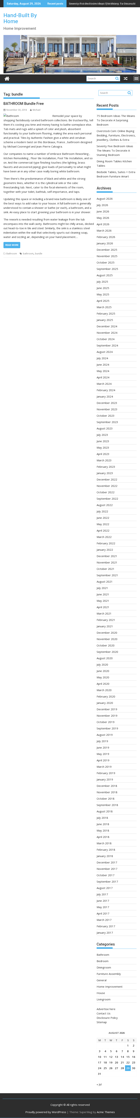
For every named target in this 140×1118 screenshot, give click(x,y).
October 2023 (105, 415)
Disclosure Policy (107, 1018)
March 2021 (104, 613)
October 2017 (105, 875)
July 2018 (102, 817)
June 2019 (103, 747)
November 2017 (107, 869)
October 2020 (105, 645)
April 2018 (103, 837)
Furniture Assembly (109, 974)
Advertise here (106, 1009)
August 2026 (105, 198)
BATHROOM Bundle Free (23, 103)
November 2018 (107, 792)
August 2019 (105, 735)
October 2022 (105, 492)
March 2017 (104, 920)
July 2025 (102, 281)
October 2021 (105, 569)
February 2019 (106, 773)
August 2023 (105, 428)
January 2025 (105, 320)
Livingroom (103, 999)
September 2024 (107, 345)
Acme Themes (106, 1112)
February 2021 (106, 620)
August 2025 (105, 275)
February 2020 (106, 696)
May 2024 (103, 371)
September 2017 (107, 881)
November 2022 (107, 486)
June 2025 (103, 288)
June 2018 (103, 824)
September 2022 (107, 498)
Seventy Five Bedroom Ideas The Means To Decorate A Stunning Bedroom (115, 150)
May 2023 (103, 447)
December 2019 (107, 709)
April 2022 (103, 530)
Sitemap (102, 1022)
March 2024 (104, 383)
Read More (11, 245)
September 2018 (107, 805)
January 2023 (105, 473)
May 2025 (103, 294)
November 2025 (107, 256)
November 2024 (107, 332)
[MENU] (136, 78)
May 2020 (103, 677)
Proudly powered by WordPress (45, 1112)
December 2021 (107, 556)
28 (122, 1068)
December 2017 (107, 862)
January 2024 (105, 396)
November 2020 (107, 639)
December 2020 (107, 632)
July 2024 (102, 358)
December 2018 (107, 786)
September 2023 (107, 422)
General (101, 980)
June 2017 (103, 900)
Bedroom (102, 961)
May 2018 (103, 830)
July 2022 (102, 511)
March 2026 (104, 230)
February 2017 (106, 926)
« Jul (99, 1084)
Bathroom (11, 253)
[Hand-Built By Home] (70, 72)
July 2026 (102, 205)
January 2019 (105, 779)
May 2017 (103, 907)
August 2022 (105, 505)
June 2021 (103, 594)
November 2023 (107, 409)
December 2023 (107, 403)
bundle (38, 253)
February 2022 (106, 543)
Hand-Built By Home (20, 18)
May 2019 (103, 754)
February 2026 (106, 237)
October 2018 (105, 798)
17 (99, 1062)
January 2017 (105, 932)
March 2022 (104, 537)
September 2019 (107, 728)
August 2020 (105, 658)
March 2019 (104, 766)
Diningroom (104, 967)
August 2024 (105, 352)
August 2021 (105, 581)
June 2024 (103, 364)
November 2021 (107, 562)
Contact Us (103, 1013)
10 (99, 1057)
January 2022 (105, 549)
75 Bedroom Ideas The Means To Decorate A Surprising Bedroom (116, 120)
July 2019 (102, 741)
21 (122, 1062)
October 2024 (105, 339)
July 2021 (102, 588)
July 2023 (102, 435)
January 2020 (105, 703)
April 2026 (103, 224)
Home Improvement (109, 986)
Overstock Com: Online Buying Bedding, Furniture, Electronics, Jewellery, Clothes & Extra (116, 135)
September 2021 (107, 575)
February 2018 (106, 849)
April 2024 (103, 377)
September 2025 (107, 269)
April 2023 (103, 454)
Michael (36, 109)
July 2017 (102, 894)
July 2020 (102, 664)
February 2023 (106, 466)
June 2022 (103, 518)
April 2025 (103, 301)
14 (122, 1057)
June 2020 (103, 671)
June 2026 (103, 211)
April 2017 (103, 913)
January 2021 (105, 626)
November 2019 (107, 715)
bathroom (28, 253)
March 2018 (104, 843)
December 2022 (107, 479)
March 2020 (104, 690)
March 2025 (104, 307)
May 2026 (103, 218)
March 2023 (104, 460)
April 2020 (103, 683)
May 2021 (103, 600)
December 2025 (107, 249)
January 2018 (105, 856)
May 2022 (103, 524)
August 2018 (105, 811)
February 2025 (106, 313)
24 (99, 1068)
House (101, 993)
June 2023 (103, 441)
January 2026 (105, 243)
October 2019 (105, 722)
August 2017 (105, 888)
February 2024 (106, 390)
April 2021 (103, 607)
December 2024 (107, 326)
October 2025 (105, 262)
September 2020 (107, 652)
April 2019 (103, 760)
